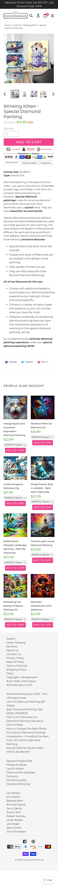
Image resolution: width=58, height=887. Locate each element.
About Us (12, 650)
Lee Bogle (12, 823)
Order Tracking (15, 642)
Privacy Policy (15, 658)
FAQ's (10, 673)
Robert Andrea (15, 816)
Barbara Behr (14, 800)
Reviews (11, 646)
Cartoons (12, 776)
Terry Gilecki (14, 808)
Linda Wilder (14, 820)
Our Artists (13, 793)
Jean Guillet (14, 827)
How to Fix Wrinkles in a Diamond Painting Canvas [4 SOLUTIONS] (24, 721)
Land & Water (15, 768)
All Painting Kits (16, 780)
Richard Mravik (15, 804)
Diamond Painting (18, 784)
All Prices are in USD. (19, 685)
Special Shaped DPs (19, 760)
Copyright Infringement (21, 677)
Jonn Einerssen (16, 831)
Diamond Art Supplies (20, 772)
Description (12, 162)
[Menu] (52, 15)
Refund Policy (15, 661)
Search (10, 638)
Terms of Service (16, 665)
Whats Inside (29, 163)
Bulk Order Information (21, 681)
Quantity (9, 128)
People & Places (16, 764)
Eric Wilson (13, 796)
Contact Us (13, 654)
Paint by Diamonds (33, 859)
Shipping (46, 163)
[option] (15, 94)
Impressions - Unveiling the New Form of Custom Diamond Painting (27, 740)
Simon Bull (13, 812)
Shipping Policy (16, 669)
